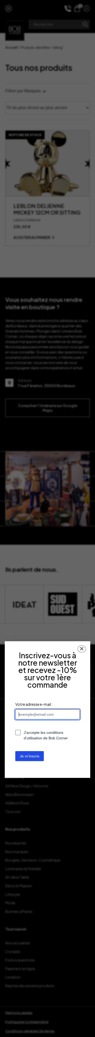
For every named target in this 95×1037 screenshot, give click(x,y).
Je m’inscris (29, 756)
